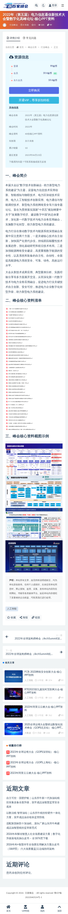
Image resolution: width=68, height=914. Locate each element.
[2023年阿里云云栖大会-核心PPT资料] (14, 711)
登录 (54, 5)
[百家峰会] (5, 25)
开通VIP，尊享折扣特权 (34, 100)
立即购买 (34, 90)
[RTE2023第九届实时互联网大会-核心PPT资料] (14, 694)
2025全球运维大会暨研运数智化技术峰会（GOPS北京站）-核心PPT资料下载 (43, 727)
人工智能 (12, 609)
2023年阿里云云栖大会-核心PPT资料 (31, 773)
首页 (21, 47)
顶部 (59, 911)
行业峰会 (14, 25)
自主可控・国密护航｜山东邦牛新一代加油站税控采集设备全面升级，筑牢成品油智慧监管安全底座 (33, 802)
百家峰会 (29, 893)
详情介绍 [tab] (15, 38)
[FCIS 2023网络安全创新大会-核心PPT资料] (14, 676)
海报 (25, 617)
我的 (42, 911)
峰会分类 (32, 47)
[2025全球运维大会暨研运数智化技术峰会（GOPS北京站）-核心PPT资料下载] (14, 729)
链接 (37, 617)
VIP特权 (25, 911)
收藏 (13, 617)
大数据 (27, 733)
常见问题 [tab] (31, 38)
